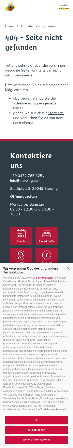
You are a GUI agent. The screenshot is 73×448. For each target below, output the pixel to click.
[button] (68, 268)
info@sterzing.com (25, 180)
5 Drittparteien (44, 277)
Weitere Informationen (36, 439)
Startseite (56, 113)
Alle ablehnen (36, 429)
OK (37, 420)
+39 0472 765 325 (26, 175)
